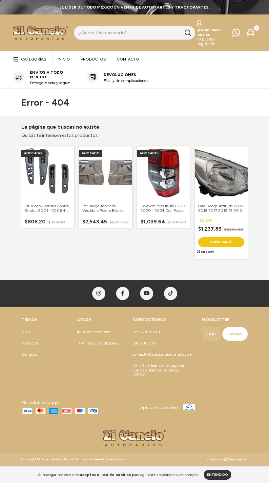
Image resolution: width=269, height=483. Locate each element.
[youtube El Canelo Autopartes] (146, 293)
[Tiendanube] (227, 460)
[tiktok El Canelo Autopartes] (170, 293)
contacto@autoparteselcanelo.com (162, 354)
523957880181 (146, 332)
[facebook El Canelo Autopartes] (122, 293)
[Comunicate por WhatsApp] (236, 34)
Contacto (128, 59)
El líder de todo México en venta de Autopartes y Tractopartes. (134, 7)
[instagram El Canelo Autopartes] (98, 293)
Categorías (33, 59)
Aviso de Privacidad (93, 332)
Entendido (217, 474)
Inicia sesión (209, 32)
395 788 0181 (145, 343)
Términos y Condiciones (97, 343)
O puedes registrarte (206, 41)
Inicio (64, 59)
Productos (93, 59)
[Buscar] (187, 33)
